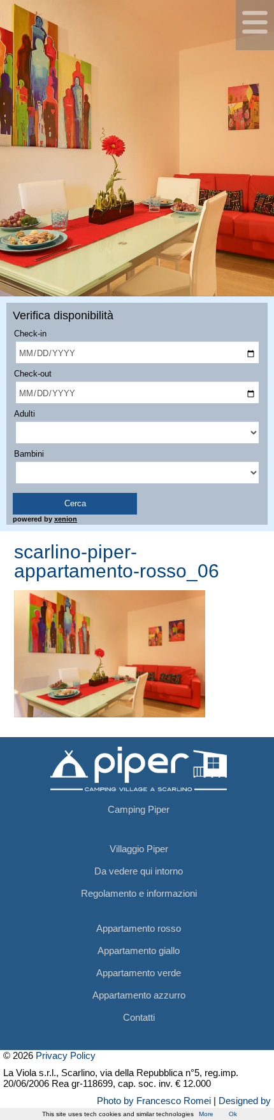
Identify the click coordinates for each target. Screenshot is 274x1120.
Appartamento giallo (138, 950)
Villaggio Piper (139, 848)
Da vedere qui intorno (138, 871)
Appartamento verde (138, 972)
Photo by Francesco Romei (154, 1100)
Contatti (139, 1017)
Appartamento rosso (138, 928)
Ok (233, 1113)
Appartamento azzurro (138, 995)
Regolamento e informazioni (139, 893)
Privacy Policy (66, 1055)
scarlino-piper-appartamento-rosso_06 (116, 561)
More (206, 1113)
